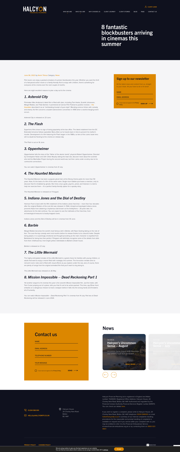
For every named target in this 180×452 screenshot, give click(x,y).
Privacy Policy (57, 370)
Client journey (109, 11)
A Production (151, 445)
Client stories (124, 11)
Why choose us (94, 11)
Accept (119, 449)
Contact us (152, 11)
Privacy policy (30, 445)
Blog (135, 11)
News (57, 75)
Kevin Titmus (42, 75)
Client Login (152, 7)
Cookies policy (45, 445)
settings (105, 450)
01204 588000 (142, 414)
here (123, 406)
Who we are (67, 11)
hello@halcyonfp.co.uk (39, 415)
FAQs (142, 11)
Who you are (80, 11)
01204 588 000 (33, 410)
